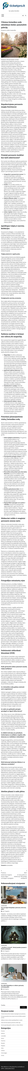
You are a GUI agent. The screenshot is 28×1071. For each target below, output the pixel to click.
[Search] (25, 15)
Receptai (3, 1043)
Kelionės (3, 1033)
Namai (2, 1038)
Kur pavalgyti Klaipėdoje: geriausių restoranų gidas (13, 908)
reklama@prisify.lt (9, 1068)
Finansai (3, 1031)
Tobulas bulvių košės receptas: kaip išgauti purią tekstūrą (13, 1013)
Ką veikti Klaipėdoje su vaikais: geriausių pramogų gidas (12, 986)
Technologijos (4, 1053)
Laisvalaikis (10, 865)
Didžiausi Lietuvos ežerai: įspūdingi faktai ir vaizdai (11, 1020)
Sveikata (3, 1050)
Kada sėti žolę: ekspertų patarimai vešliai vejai (10, 1022)
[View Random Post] (23, 15)
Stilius (2, 1048)
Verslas (2, 1055)
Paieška (3, 1005)
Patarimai (3, 1040)
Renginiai (3, 1045)
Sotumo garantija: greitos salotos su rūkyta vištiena (12, 1025)
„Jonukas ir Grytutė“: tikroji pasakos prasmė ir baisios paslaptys (14, 948)
